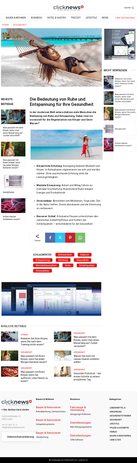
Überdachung (42, 437)
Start (5, 25)
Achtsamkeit (65, 254)
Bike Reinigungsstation (81, 427)
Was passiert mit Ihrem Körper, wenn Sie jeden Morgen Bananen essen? (34, 359)
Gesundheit (20, 25)
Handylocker (8, 192)
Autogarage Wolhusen (80, 414)
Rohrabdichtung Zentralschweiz (51, 411)
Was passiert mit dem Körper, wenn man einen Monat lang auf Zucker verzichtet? (86, 342)
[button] (129, 7)
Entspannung (43, 260)
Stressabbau (42, 270)
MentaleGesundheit (46, 265)
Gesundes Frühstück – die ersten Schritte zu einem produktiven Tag (87, 376)
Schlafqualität (86, 265)
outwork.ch (83, 460)
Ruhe (68, 265)
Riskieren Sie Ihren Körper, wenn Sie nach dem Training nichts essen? (34, 341)
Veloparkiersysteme (45, 424)
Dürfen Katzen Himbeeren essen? (123, 144)
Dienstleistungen (80, 422)
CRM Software (76, 440)
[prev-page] (106, 157)
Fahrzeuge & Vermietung (78, 408)
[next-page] (111, 157)
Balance (84, 254)
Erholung (63, 260)
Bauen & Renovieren (48, 407)
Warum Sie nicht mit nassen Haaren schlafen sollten (86, 359)
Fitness (24, 335)
